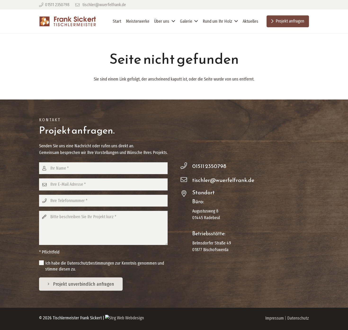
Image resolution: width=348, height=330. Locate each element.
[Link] (67, 21)
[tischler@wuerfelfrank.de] (186, 180)
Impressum (274, 318)
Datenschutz (298, 318)
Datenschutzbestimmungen (90, 263)
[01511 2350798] (186, 166)
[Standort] (186, 194)
